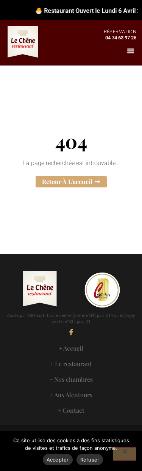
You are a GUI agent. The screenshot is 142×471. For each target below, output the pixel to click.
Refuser (90, 460)
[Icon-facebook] (71, 332)
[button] (130, 50)
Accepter (58, 460)
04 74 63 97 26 (120, 38)
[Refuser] (124, 454)
